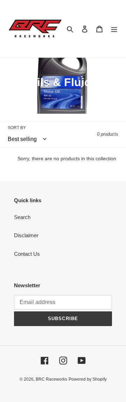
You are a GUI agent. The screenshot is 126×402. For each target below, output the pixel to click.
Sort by (17, 127)
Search (22, 217)
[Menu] (114, 28)
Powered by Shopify (88, 379)
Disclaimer (26, 235)
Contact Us (27, 254)
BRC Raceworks (51, 379)
